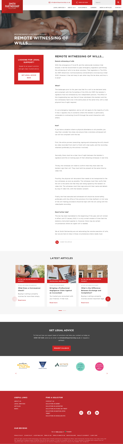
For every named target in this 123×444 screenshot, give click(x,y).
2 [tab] (63, 311)
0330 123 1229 (83, 2)
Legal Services (19, 403)
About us (17, 401)
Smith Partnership (21, 34)
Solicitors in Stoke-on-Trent (56, 408)
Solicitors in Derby (53, 403)
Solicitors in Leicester (54, 406)
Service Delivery (71, 435)
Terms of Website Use (59, 435)
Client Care (93, 435)
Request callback (61, 348)
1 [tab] (59, 311)
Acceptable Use (38, 435)
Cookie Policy (28, 435)
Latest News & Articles (37, 34)
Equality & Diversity (83, 435)
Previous (13, 299)
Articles (17, 406)
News (16, 408)
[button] (29, 77)
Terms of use (47, 435)
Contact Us (50, 401)
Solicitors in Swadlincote (55, 416)
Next (106, 299)
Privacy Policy (18, 435)
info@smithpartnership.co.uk (60, 2)
